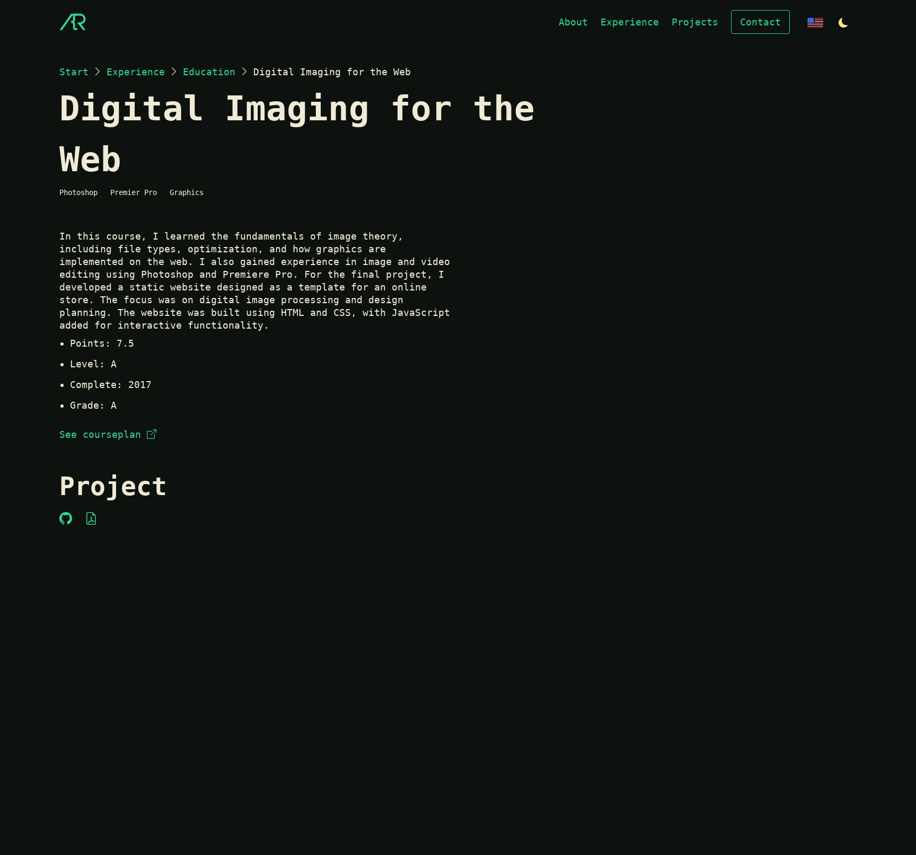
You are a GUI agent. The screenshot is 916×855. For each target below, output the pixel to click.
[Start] (72, 21)
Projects (695, 22)
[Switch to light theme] (843, 23)
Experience (630, 22)
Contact (760, 22)
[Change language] (815, 22)
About (573, 22)
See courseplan (100, 434)
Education (209, 71)
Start (74, 71)
